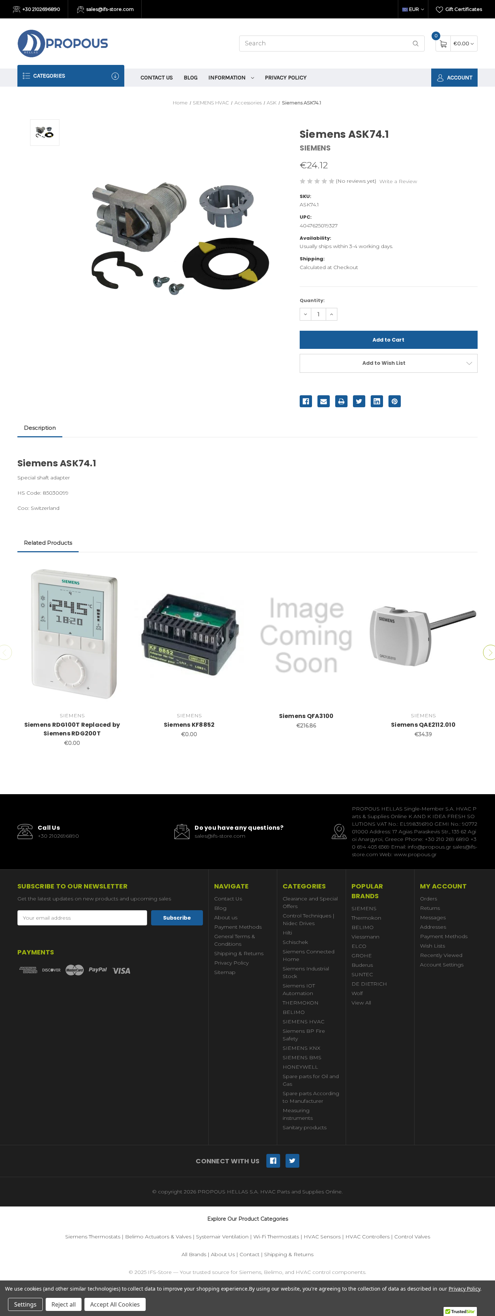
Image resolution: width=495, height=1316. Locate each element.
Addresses (433, 927)
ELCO (359, 946)
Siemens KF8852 (189, 725)
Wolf (357, 993)
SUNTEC (362, 974)
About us (225, 917)
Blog (190, 77)
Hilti (287, 932)
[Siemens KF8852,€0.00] (189, 636)
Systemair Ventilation (222, 1236)
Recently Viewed (441, 955)
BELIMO (294, 1012)
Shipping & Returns (238, 953)
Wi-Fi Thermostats (276, 1236)
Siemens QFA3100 (306, 716)
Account (459, 77)
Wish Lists (432, 945)
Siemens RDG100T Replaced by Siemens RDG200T (72, 729)
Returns (430, 908)
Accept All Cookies (115, 1304)
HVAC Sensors (322, 1236)
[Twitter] (359, 401)
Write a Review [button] (398, 181)
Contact (249, 1254)
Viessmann (365, 936)
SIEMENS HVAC (303, 1021)
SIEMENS (364, 908)
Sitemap (225, 972)
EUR (414, 9)
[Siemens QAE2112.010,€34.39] (423, 636)
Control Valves (412, 1236)
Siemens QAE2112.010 (423, 725)
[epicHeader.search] (416, 44)
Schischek (295, 942)
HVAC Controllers (367, 1236)
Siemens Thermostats (92, 1236)
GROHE (362, 955)
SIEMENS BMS (302, 1057)
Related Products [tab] (48, 542)
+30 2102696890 (40, 9)
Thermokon (366, 918)
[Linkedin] (377, 401)
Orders (428, 898)
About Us (223, 1254)
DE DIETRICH (369, 984)
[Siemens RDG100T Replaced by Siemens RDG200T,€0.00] (72, 636)
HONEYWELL (300, 1067)
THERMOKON (301, 1002)
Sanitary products (304, 1127)
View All (361, 1002)
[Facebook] (306, 401)
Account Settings (441, 964)
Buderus (362, 965)
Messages (433, 917)
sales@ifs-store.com (109, 9)
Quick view (116, 571)
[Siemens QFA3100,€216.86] (306, 636)
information (227, 77)
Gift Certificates (463, 9)
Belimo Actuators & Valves (158, 1236)
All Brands (194, 1254)
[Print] (341, 401)
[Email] (323, 401)
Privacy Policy (286, 77)
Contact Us (157, 77)
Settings (25, 1304)
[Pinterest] (394, 401)
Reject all (63, 1304)
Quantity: (312, 300)
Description (40, 427)
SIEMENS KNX (301, 1048)
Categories (48, 75)
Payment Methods (238, 927)
